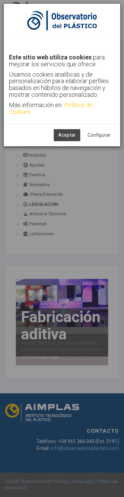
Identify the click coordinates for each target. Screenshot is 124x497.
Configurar (99, 135)
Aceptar (67, 135)
